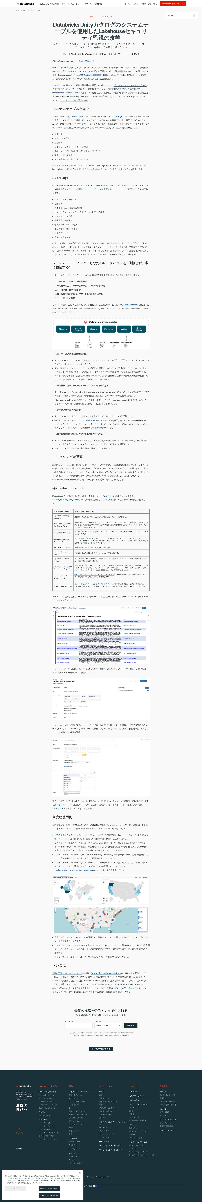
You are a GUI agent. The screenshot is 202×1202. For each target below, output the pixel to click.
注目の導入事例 (44, 1115)
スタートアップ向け (46, 1101)
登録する (131, 1025)
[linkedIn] (17, 1105)
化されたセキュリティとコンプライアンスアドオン (93, 584)
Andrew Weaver (86, 54)
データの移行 (104, 1141)
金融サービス (104, 1098)
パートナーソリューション (48, 1139)
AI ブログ (132, 1148)
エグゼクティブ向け (46, 1098)
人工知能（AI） (74, 1105)
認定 (131, 1111)
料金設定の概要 (74, 1141)
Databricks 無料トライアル (173, 3)
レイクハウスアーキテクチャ (49, 1105)
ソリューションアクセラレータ (110, 1150)
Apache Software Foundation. (101, 1177)
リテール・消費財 (105, 1114)
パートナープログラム (47, 1126)
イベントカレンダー (136, 1138)
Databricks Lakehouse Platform (67, 92)
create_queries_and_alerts (65, 499)
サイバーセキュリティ (107, 1134)
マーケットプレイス (76, 1156)
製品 (63, 4)
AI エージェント (105, 1128)
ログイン (136, 4)
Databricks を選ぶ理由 (49, 4)
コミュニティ (134, 1100)
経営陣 (162, 1098)
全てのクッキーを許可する (49, 1195)
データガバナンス (75, 1124)
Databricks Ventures (167, 1101)
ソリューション (74, 4)
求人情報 (163, 1115)
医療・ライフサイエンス (108, 1101)
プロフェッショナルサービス (110, 1146)
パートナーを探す (45, 1129)
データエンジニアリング (78, 1114)
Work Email (69, 1021)
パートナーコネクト (76, 1163)
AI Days (132, 1135)
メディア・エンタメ (106, 1108)
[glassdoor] (21, 1109)
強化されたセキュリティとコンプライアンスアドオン (94, 574)
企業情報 (98, 4)
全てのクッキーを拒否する (49, 1189)
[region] (43, 1185)
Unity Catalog (114, 116)
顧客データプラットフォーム (79, 1111)
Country (98, 1021)
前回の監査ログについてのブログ (67, 973)
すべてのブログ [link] (21, 10)
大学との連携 (134, 1117)
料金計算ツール (74, 1145)
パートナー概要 (44, 1123)
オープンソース (74, 1149)
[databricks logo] (23, 1086)
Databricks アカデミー (137, 1121)
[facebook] (21, 1105)
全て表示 (102, 1118)
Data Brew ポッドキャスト (139, 1152)
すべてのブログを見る (101, 1049)
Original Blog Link (86, 61)
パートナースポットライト (48, 1133)
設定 (15, 1189)
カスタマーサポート (136, 1096)
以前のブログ (60, 835)
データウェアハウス (76, 1118)
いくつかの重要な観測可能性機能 (86, 75)
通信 (101, 1095)
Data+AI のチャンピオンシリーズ (141, 1155)
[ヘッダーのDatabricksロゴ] (25, 3)
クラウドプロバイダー (47, 1136)
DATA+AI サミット (135, 1128)
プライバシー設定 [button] (86, 1186)
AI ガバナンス (104, 1131)
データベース (74, 1121)
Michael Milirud (100, 54)
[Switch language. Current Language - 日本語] (125, 3)
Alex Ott (74, 54)
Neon (71, 1128)
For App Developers (46, 1095)
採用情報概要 (165, 1112)
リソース (88, 4)
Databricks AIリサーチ (47, 1108)
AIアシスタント (74, 1098)
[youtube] (25, 1109)
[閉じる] (80, 1172)
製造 (101, 1105)
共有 (70, 1134)
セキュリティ (74, 1131)
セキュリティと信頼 (167, 1130)
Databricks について (167, 1095)
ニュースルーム (165, 1123)
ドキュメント (134, 1092)
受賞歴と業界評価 (166, 1126)
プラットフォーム (35, 10)
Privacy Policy (123, 1035)
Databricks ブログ (136, 1145)
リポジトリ (84, 496)
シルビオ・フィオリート (119, 54)
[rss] (17, 1109)
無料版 (131, 1114)
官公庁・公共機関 (105, 1111)
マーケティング (105, 1137)
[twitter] (25, 1105)
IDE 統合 (72, 1160)
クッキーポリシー (28, 1178)
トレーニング (134, 1107)
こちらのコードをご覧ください (74, 100)
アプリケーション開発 (77, 1101)
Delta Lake (77, 116)
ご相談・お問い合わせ (149, 4)
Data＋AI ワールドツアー (138, 1131)
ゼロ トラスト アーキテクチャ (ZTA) (130, 85)
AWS (88, 420)
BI (69, 1108)
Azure (95, 420)
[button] (129, 3)
